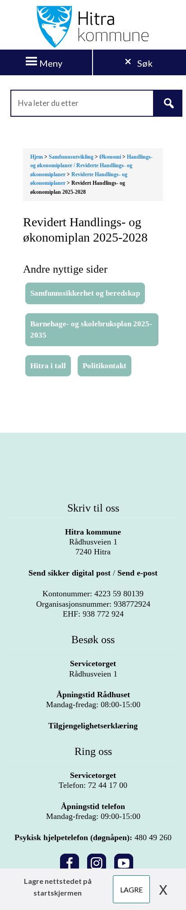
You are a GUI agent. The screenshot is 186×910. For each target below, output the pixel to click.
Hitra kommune (93, 531)
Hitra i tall (48, 365)
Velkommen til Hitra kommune (93, 27)
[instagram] (96, 861)
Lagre (131, 889)
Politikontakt (104, 365)
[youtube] (123, 861)
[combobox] (93, 103)
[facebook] (69, 861)
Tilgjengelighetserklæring (93, 725)
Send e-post (137, 572)
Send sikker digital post (69, 572)
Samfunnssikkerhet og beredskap (85, 293)
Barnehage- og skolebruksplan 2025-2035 (91, 330)
